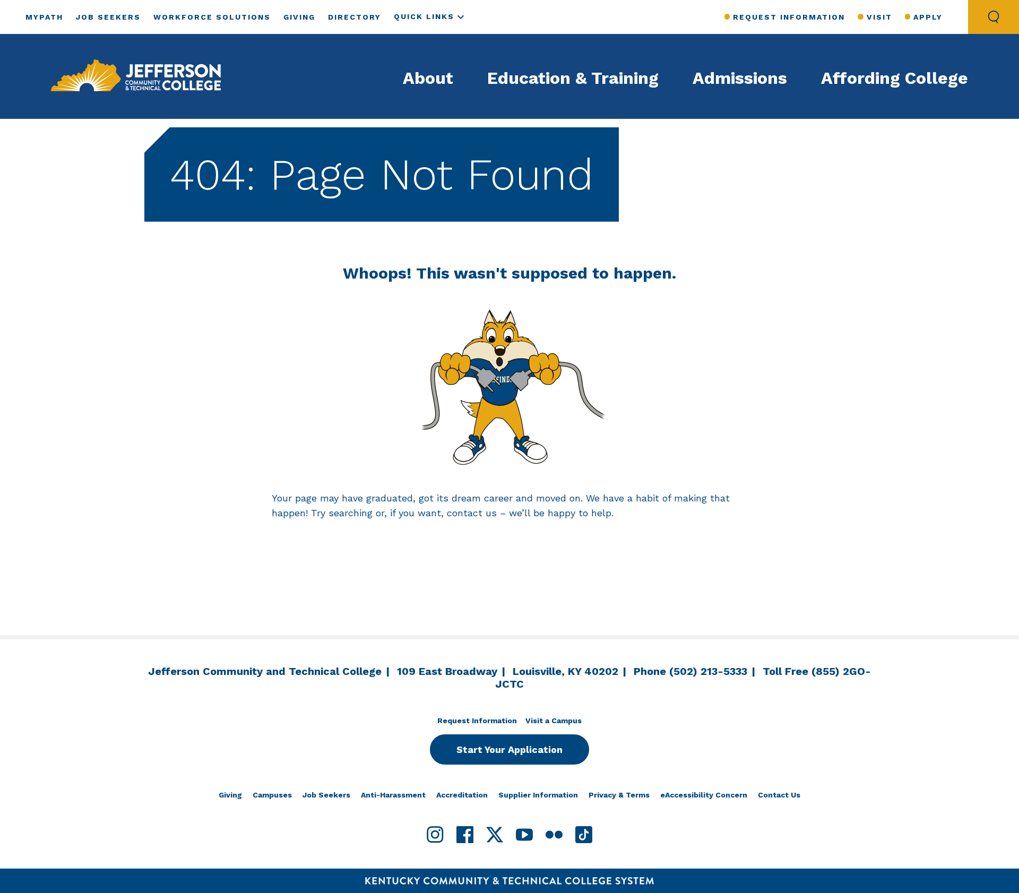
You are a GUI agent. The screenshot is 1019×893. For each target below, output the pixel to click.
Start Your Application (509, 749)
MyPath (44, 17)
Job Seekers (108, 17)
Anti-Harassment (393, 795)
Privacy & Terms (619, 795)
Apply (928, 17)
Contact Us (779, 795)
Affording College (894, 78)
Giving (299, 17)
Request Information (789, 17)
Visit (879, 17)
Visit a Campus (553, 720)
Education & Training (573, 78)
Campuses (272, 795)
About (428, 78)
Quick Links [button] (424, 16)
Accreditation (462, 795)
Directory (354, 17)
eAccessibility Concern (703, 795)
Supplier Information (538, 795)
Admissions (740, 78)
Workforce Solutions (212, 17)
